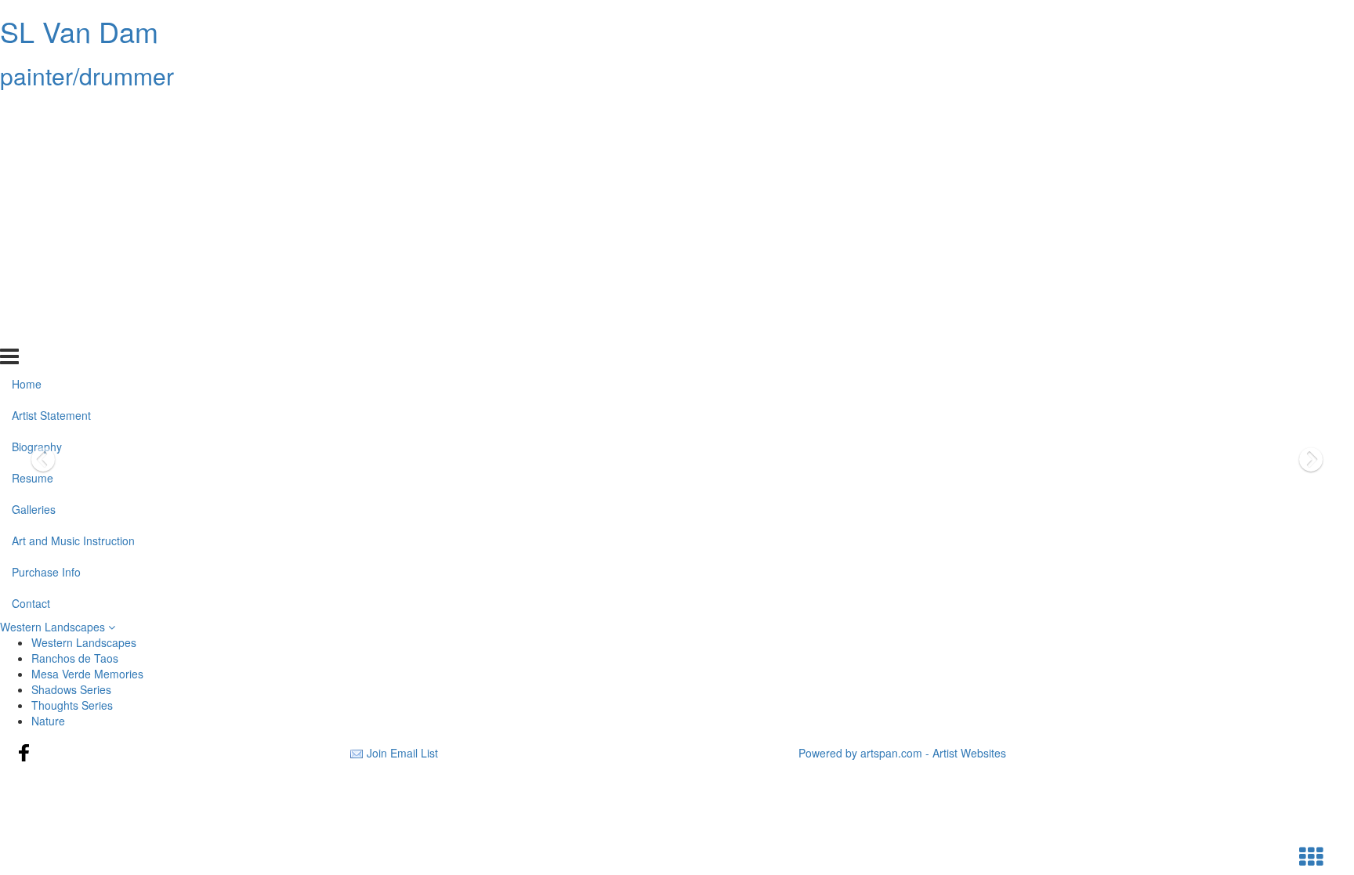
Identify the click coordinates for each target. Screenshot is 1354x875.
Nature (48, 721)
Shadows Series (71, 689)
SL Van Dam (79, 31)
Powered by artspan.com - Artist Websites (902, 753)
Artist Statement (51, 143)
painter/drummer (87, 75)
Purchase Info (46, 300)
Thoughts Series (72, 705)
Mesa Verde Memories (87, 674)
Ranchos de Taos (74, 658)
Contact (31, 330)
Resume (32, 206)
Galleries (34, 237)
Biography (37, 175)
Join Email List (402, 753)
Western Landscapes (54, 627)
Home (27, 112)
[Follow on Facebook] (24, 752)
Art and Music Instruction (73, 269)
